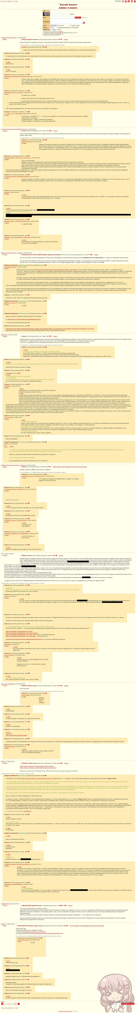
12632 (26, 219)
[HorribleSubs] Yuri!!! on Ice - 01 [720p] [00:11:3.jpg (33, 476)
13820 (26, 882)
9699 (43, 467)
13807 (26, 851)
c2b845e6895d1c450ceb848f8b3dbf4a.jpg (13, 884)
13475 (26, 511)
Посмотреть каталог (59, 33)
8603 (54, 39)
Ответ (65, 39)
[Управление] (132, 1)
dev (9, 1)
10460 (26, 415)
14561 (43, 442)
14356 (26, 653)
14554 (26, 545)
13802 (43, 775)
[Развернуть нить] (59, 39)
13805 (26, 842)
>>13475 (24, 523)
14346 (26, 614)
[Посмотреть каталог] (129, 1)
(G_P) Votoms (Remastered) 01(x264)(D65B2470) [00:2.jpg (13, 129)
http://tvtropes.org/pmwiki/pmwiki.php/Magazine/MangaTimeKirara (24, 639)
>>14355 (19, 658)
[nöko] (58, 29)
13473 (26, 487)
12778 (58, 905)
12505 (26, 174)
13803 (26, 814)
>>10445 (25, 350)
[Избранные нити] (123, 1)
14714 (26, 74)
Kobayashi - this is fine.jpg (10, 303)
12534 (26, 205)
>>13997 (8, 709)
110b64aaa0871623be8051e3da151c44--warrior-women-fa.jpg (18, 76)
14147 (43, 265)
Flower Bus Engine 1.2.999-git (65, 1011)
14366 (26, 744)
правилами (60, 31)
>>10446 (18, 373)
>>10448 (8, 362)
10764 (43, 131)
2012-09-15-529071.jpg (9, 655)
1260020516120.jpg (5, 904)
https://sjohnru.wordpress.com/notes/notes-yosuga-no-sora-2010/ (39, 778)
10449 (26, 359)
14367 (26, 673)
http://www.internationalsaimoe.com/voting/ (34, 932)
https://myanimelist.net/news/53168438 (16, 735)
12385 (26, 156)
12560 (26, 987)
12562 (26, 993)
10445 (43, 336)
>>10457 (23, 420)
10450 (26, 370)
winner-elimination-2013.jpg (23, 940)
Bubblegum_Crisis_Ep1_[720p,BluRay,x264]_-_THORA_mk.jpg (17, 237)
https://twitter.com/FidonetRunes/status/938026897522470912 (24, 319)
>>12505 (24, 195)
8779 (39, 938)
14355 (26, 642)
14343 (26, 585)
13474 (26, 503)
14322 (49, 555)
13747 (54, 685)
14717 (26, 90)
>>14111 (8, 732)
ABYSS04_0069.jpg (26, 695)
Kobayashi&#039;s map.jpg (10, 267)
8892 (26, 973)
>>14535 (8, 547)
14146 (86, 254)
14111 (26, 721)
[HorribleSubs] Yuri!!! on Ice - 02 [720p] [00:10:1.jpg (15, 489)
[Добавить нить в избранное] (58, 39)
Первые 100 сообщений (64, 467)
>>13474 (8, 514)
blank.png (3, 924)
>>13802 (8, 828)
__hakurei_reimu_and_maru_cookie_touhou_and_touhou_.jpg (17, 864)
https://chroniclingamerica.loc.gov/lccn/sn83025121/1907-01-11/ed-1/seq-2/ (57, 269)
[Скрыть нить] (56, 39)
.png (5, 596)
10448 (43, 347)
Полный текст (27, 811)
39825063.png (7, 386)
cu (6, 1)
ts (16, 1)
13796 (54, 763)
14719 (26, 235)
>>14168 (24, 305)
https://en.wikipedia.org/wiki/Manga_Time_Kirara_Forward (22, 633)
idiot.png (6, 443)
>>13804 (8, 845)
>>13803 (8, 836)
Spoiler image (75, 25)
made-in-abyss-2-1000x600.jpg (8, 684)
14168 (26, 295)
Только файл (128, 1002)
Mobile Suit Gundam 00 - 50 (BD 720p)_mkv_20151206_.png (17, 157)
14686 (26, 53)
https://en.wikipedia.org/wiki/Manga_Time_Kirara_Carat (21, 634)
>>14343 (21, 599)
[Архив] (126, 1)
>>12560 (8, 996)
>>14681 (8, 70)
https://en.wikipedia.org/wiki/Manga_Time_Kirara (19, 631)
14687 (26, 59)
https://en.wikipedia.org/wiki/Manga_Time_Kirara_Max (20, 636)
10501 (26, 436)
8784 (26, 965)
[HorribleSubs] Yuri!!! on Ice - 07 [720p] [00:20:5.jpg (15, 520)
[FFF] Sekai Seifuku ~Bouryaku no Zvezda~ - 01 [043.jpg (13, 465)
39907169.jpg (4, 334)
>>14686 (8, 62)
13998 (26, 706)
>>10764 (33, 95)
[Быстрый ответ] (61, 39)
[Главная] (134, 1)
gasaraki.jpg (7, 192)
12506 (26, 190)
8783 (26, 958)
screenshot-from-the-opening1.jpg (8, 37)
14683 (43, 47)
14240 (43, 313)
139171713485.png (8, 417)
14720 (26, 112)
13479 (26, 518)
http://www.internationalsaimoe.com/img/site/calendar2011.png (45, 933)
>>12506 (8, 208)
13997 (43, 693)
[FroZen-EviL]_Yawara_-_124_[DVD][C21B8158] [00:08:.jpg (16, 221)
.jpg (2, 553)
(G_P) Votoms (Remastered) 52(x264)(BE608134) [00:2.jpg (17, 176)
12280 (43, 140)
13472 (43, 474)
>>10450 (21, 389)
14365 (26, 738)
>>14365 (24, 749)
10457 (26, 384)
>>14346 (15, 647)
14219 (43, 301)
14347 (26, 623)
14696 (26, 67)
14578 (26, 326)
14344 (26, 594)
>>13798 (8, 817)
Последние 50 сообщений (79, 467)
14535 (26, 531)
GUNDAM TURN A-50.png (27, 141)
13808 (26, 862)
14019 (26, 714)
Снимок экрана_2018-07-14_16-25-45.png (13, 92)
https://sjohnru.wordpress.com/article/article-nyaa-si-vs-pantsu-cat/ (38, 768)
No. (52, 39)
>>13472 (8, 506)
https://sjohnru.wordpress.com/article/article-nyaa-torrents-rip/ (37, 766)
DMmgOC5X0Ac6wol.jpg (9, 746)
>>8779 (8, 961)
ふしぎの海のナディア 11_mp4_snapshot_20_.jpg (14, 113)
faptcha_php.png (7, 644)
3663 (60, 926)
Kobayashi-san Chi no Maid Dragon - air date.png (11, 253)
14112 (26, 729)
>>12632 (24, 240)
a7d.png (3, 761)
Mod (2, 1002)
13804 (43, 833)
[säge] (53, 29)
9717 (26, 979)
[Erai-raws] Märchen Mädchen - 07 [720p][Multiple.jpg (16, 533)
